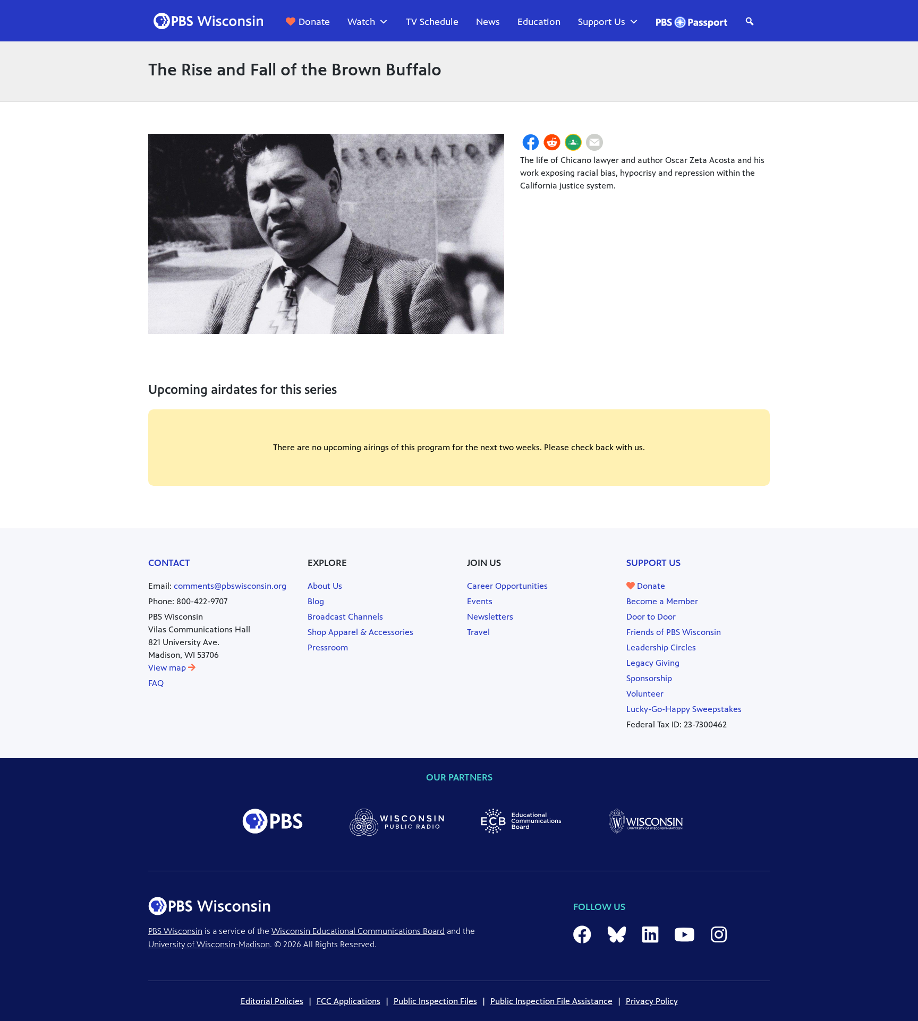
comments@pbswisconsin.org (230, 586)
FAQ (156, 683)
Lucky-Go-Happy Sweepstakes (684, 709)
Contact (169, 563)
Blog (316, 601)
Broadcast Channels (345, 617)
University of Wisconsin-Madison (209, 944)
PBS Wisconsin (175, 931)
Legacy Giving (652, 663)
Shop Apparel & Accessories (360, 632)
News (488, 22)
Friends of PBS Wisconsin (673, 632)
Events (479, 601)
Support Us (601, 22)
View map (168, 668)
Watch (361, 22)
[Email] (594, 144)
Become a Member (662, 601)
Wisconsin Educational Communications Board (358, 931)
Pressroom (328, 647)
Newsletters (490, 617)
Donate (314, 22)
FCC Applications (348, 1001)
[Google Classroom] (573, 144)
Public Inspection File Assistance (551, 1001)
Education (538, 22)
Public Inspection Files (435, 1001)
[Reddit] (552, 144)
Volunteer (645, 694)
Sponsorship (649, 678)
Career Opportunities (507, 586)
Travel (478, 632)
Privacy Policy (652, 1001)
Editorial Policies (272, 1001)
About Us (325, 586)
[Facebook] (530, 144)
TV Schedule (432, 22)
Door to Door (651, 617)
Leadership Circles (661, 647)
